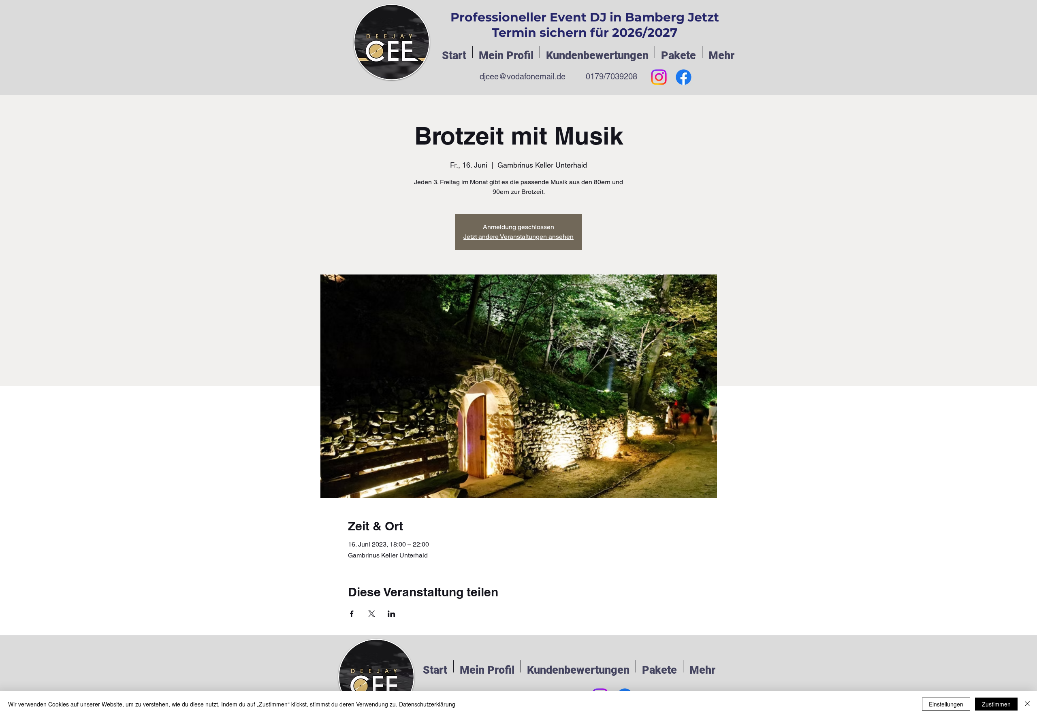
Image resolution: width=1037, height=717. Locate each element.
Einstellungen (946, 704)
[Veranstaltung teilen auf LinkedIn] (391, 614)
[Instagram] (659, 77)
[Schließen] (1027, 704)
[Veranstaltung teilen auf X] (372, 614)
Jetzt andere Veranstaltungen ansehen (518, 236)
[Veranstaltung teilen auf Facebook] (352, 614)
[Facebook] (683, 77)
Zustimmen (996, 704)
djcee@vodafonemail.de (522, 76)
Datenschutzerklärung (427, 704)
